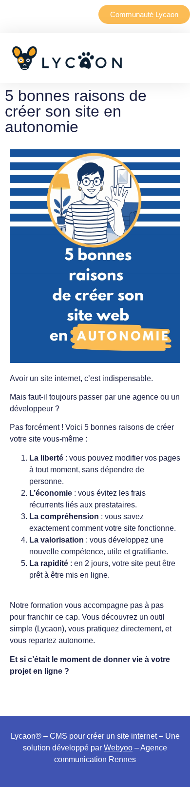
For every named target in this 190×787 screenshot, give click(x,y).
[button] (135, 58)
